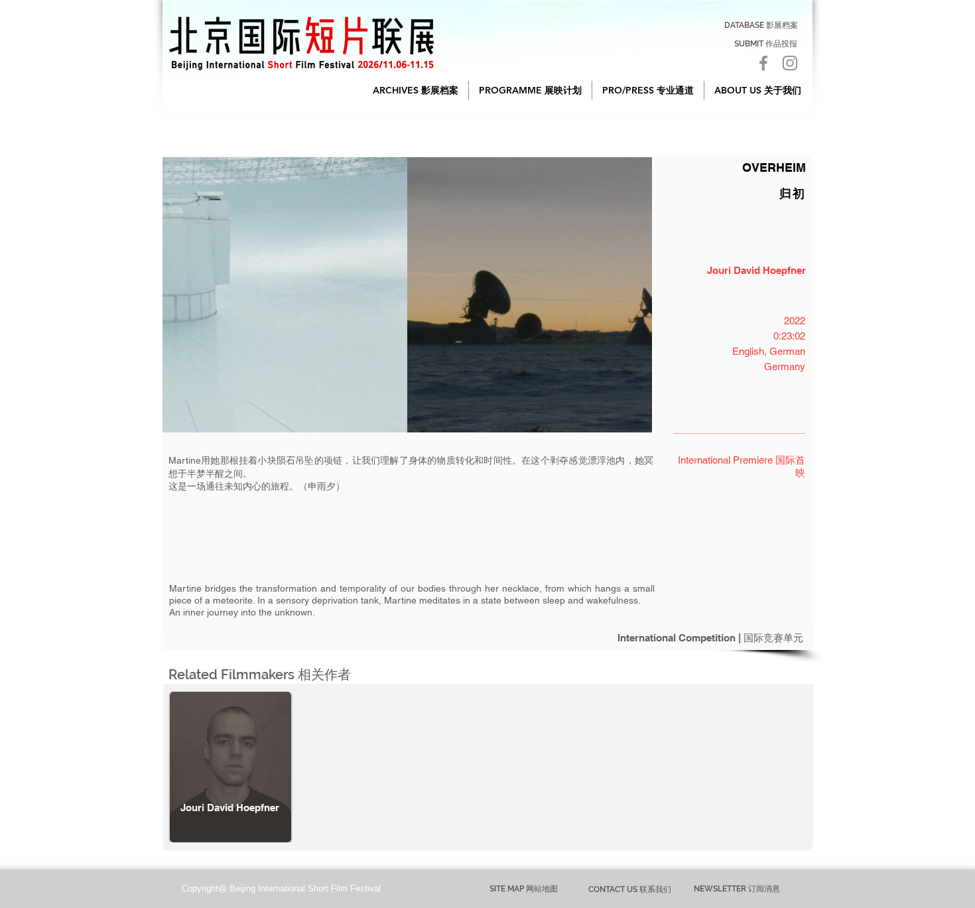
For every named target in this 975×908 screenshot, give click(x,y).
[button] (415, 90)
